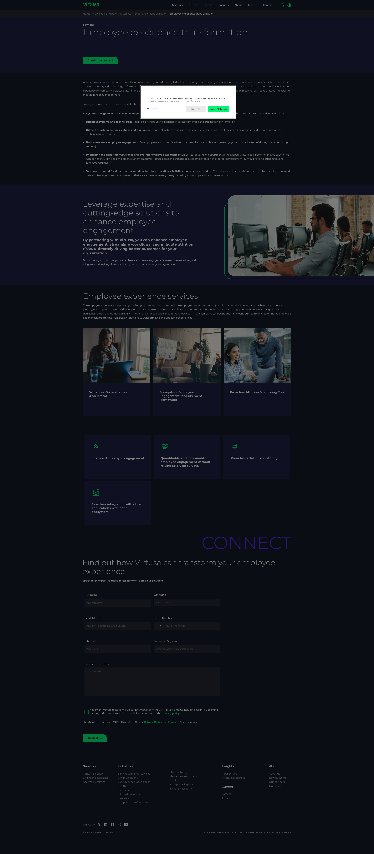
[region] (188, 102)
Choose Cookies (155, 109)
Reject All (195, 109)
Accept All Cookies (218, 109)
